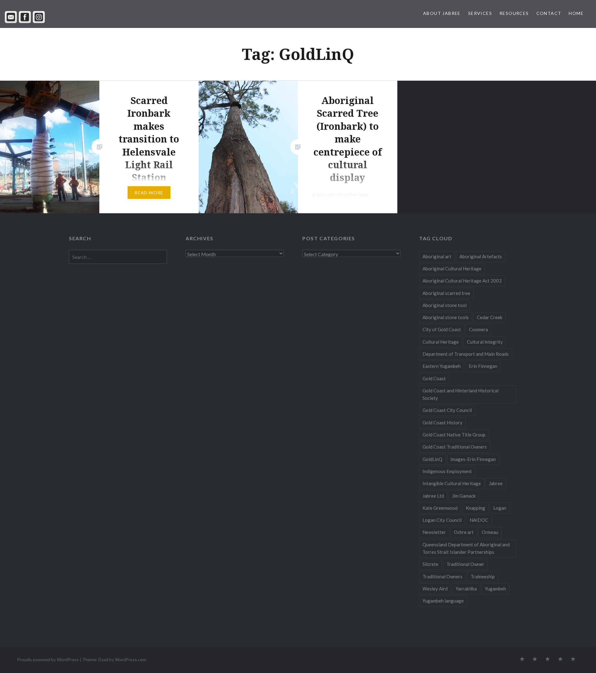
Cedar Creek (489, 317)
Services (480, 13)
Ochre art (464, 532)
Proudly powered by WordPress (48, 659)
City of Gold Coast (441, 329)
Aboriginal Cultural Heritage (451, 268)
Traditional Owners (442, 576)
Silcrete (430, 564)
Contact (549, 13)
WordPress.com (130, 659)
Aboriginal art (436, 256)
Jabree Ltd (433, 496)
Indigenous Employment (447, 471)
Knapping (475, 508)
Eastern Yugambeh (441, 366)
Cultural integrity (485, 342)
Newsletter (434, 532)
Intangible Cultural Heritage (451, 483)
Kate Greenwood (440, 508)
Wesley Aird (435, 588)
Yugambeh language (443, 600)
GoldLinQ (432, 459)
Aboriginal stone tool (444, 305)
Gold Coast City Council (447, 410)
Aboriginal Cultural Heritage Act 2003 (462, 280)
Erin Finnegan (483, 366)
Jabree (496, 483)
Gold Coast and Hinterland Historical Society (460, 394)
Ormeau (490, 532)
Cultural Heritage (440, 342)
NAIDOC (479, 520)
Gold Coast (434, 378)
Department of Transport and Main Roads (465, 354)
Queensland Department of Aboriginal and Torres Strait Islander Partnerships (466, 548)
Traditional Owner (465, 564)
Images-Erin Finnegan (473, 459)
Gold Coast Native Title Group (453, 434)
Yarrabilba (466, 588)
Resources (514, 13)
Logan (499, 508)
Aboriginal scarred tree (446, 293)
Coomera (478, 329)
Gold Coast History (442, 422)
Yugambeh (495, 588)
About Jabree (442, 13)
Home (576, 13)
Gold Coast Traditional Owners (454, 446)
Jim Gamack (464, 496)
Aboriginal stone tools (445, 317)
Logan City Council (442, 520)
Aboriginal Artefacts (480, 256)
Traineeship (483, 576)
